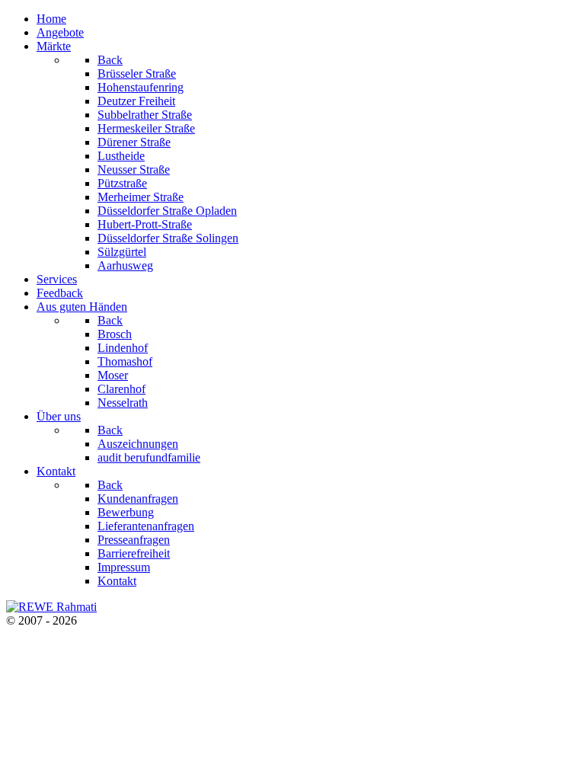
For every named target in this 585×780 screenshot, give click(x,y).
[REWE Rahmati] (51, 606)
